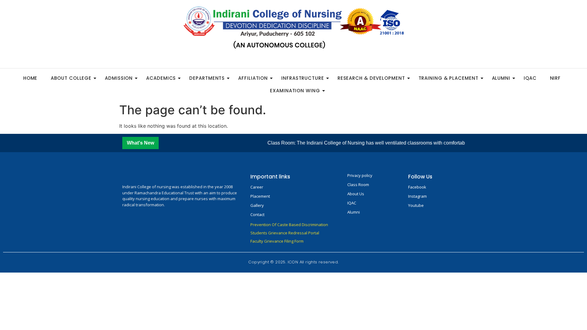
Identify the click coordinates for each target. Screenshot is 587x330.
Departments (207, 78)
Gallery (257, 205)
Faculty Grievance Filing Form (277, 241)
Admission (119, 78)
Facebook (417, 187)
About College (71, 78)
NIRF (555, 78)
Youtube (416, 205)
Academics (161, 78)
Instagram (417, 196)
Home (30, 78)
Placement (260, 196)
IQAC (530, 78)
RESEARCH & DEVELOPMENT (371, 78)
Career (256, 187)
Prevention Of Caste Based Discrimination (289, 224)
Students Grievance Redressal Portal (284, 233)
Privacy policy (359, 175)
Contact (257, 214)
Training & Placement (448, 78)
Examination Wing (295, 90)
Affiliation (253, 78)
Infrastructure (302, 78)
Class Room (358, 184)
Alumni (501, 78)
